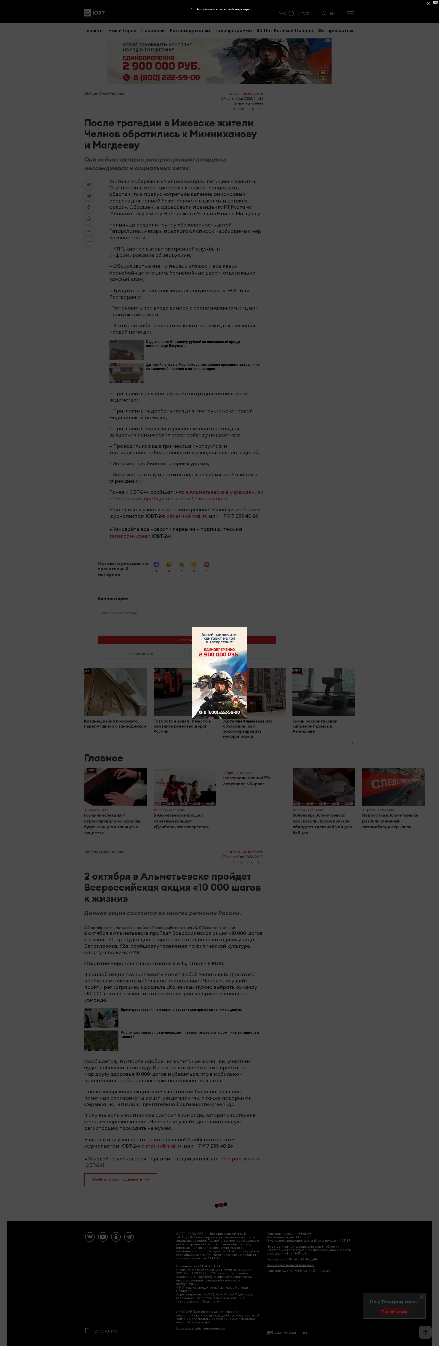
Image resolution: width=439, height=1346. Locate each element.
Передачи (153, 30)
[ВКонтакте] (88, 184)
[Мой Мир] (88, 230)
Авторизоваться (141, 653)
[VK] (90, 1237)
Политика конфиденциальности (200, 1328)
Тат (305, 13)
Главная (94, 30)
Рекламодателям (190, 30)
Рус (282, 13)
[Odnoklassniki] (116, 1237)
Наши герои (122, 30)
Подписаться (394, 1311)
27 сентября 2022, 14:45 (242, 98)
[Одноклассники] (88, 207)
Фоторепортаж (336, 30)
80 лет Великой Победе (285, 30)
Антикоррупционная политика (290, 1265)
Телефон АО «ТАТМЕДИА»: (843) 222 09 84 (298, 1271)
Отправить (187, 640)
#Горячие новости (246, 93)
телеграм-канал (129, 536)
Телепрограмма (233, 30)
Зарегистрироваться (232, 654)
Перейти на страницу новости (116, 1179)
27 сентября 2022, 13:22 (242, 856)
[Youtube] (103, 1237)
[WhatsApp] (88, 218)
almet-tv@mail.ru (187, 516)
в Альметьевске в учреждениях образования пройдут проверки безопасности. (186, 495)
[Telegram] (88, 195)
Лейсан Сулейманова (104, 93)
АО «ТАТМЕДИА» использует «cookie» (204, 1312)
